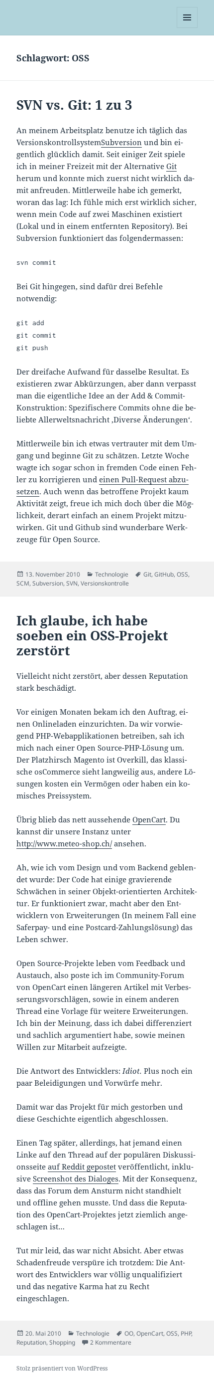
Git (171, 166)
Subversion (121, 142)
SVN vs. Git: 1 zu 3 (74, 105)
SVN (72, 583)
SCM (22, 583)
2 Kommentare (110, 1342)
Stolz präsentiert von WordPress (61, 1368)
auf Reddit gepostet (82, 1167)
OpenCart (149, 819)
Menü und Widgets (187, 27)
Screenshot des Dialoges (75, 1179)
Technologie (111, 574)
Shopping (62, 1342)
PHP (186, 1333)
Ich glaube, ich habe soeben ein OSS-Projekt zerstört (92, 635)
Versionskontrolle (105, 583)
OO (128, 1333)
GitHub (164, 574)
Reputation (31, 1342)
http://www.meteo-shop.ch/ (64, 843)
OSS (182, 574)
